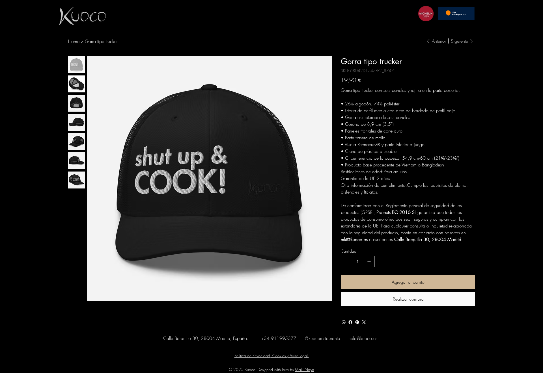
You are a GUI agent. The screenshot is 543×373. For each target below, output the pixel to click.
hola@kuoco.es (362, 338)
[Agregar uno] (369, 261)
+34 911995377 (278, 338)
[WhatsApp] (343, 322)
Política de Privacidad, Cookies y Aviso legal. (271, 355)
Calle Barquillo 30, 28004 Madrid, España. (206, 338)
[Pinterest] (357, 322)
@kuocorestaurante (322, 338)
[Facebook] (350, 322)
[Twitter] (364, 322)
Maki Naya (304, 369)
